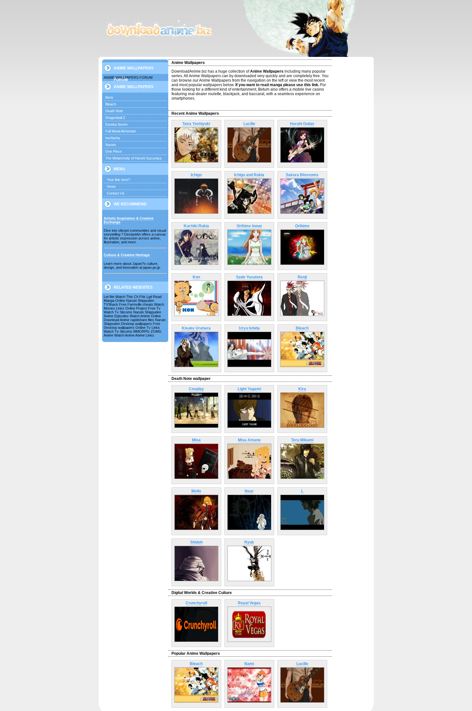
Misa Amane (249, 440)
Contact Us (116, 193)
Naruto (110, 145)
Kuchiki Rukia (196, 226)
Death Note (114, 111)
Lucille (249, 124)
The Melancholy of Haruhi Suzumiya (133, 158)
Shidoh (196, 542)
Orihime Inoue (249, 226)
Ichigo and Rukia (249, 175)
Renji (302, 277)
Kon (196, 277)
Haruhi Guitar (302, 124)
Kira (302, 389)
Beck (109, 97)
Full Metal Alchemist (120, 131)
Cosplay (196, 389)
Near (249, 491)
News (111, 186)
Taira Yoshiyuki (196, 124)
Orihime (302, 226)
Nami (249, 664)
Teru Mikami (302, 440)
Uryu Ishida (249, 328)
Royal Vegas (249, 603)
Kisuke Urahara (196, 328)
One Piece (113, 151)
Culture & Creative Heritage (127, 255)
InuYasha (112, 138)
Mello (196, 491)
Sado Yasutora (249, 277)
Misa (196, 440)
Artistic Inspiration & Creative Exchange (128, 220)
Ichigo (196, 175)
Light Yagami (249, 389)
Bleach (110, 104)
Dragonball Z (115, 118)
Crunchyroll (196, 603)
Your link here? (118, 180)
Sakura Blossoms (302, 175)
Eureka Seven (116, 124)
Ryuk (249, 542)
